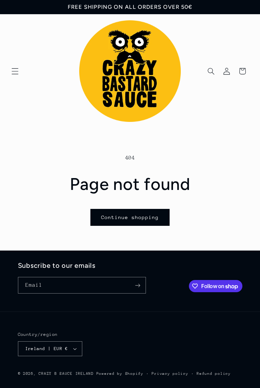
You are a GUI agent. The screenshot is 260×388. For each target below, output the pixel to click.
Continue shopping (130, 217)
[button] (15, 71)
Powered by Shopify (120, 373)
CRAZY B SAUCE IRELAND (66, 373)
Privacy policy (170, 373)
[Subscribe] (137, 285)
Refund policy (214, 373)
